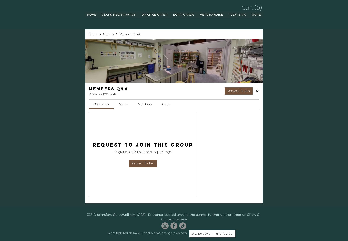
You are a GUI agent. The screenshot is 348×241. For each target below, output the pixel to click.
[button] (251, 8)
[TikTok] (182, 225)
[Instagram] (165, 225)
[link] (101, 104)
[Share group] (257, 91)
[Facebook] (173, 225)
